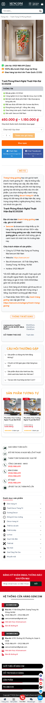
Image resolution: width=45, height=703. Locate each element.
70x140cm (30, 329)
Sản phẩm (13, 702)
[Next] (40, 412)
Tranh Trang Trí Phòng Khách (20, 17)
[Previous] (4, 412)
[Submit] (40, 11)
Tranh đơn (30, 335)
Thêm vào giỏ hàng (24, 135)
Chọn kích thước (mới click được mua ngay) (18, 124)
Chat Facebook (33, 153)
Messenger (31, 702)
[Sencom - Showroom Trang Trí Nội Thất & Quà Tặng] (16, 4)
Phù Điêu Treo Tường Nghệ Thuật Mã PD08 (12, 419)
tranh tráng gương (26, 219)
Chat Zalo (12, 153)
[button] (3, 4)
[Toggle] (5, 355)
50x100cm (30, 325)
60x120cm (30, 327)
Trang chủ (4, 17)
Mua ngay (22, 143)
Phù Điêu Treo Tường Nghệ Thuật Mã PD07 (32, 419)
